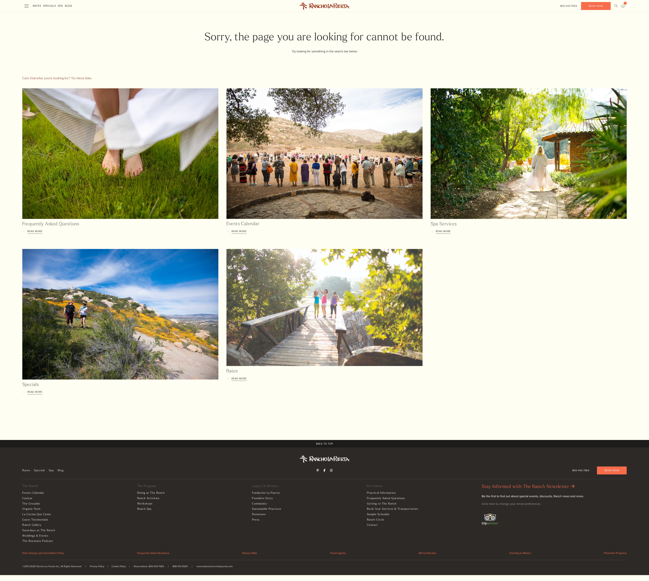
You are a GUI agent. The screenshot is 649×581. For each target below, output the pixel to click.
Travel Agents (338, 553)
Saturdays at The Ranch (38, 530)
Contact (372, 525)
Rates (37, 6)
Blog (68, 6)
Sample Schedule (378, 514)
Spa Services (444, 224)
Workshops (145, 503)
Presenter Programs (615, 553)
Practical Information (381, 493)
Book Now (596, 6)
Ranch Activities (148, 498)
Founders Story (262, 498)
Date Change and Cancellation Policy (43, 553)
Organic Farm (31, 509)
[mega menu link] (26, 6)
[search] (615, 6)
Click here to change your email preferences (511, 504)
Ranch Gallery (31, 525)
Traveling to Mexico (520, 553)
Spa (60, 6)
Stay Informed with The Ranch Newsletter (526, 487)
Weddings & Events (35, 536)
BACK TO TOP (324, 444)
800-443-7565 (568, 6)
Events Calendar (242, 224)
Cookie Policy (119, 566)
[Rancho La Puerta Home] (324, 6)
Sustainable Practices (266, 509)
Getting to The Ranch (382, 503)
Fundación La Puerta (266, 493)
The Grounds (31, 503)
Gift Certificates (427, 553)
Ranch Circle (375, 520)
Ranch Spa (144, 509)
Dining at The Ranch (151, 493)
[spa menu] (623, 6)
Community (259, 503)
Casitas (27, 498)
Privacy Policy (97, 566)
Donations (259, 514)
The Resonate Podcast (37, 541)
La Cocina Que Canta (36, 514)
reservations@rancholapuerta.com (214, 566)
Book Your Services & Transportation (392, 509)
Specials (49, 6)
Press (255, 520)
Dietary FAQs (249, 553)
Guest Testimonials (35, 520)
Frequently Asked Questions (50, 224)
